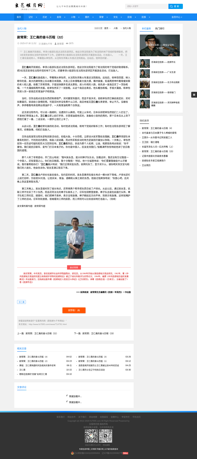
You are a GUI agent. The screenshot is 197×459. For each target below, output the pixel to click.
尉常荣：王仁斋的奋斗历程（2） (34, 361)
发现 (59, 17)
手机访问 (136, 417)
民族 (143, 17)
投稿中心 (115, 417)
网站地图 (93, 417)
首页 (19, 17)
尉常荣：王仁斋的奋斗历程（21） (42, 333)
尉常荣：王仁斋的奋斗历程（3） (93, 357)
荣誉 (101, 17)
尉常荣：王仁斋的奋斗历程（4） (34, 357)
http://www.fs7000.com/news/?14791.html (48, 324)
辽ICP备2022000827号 (112, 453)
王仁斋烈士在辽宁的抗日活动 (91, 370)
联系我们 (61, 417)
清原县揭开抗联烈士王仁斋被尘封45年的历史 (98, 365)
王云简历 (146, 165)
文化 (115, 17)
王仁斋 (21, 302)
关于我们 (82, 417)
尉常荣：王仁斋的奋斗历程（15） (158, 151)
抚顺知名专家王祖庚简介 (154, 160)
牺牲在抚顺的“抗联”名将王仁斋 (33, 374)
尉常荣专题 (39, 206)
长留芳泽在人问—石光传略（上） (158, 146)
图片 (87, 17)
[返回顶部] (191, 410)
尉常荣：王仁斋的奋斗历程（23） (98, 333)
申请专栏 (126, 417)
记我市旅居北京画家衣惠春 (155, 156)
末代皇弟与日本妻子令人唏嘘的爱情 (159, 133)
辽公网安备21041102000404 (87, 453)
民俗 (129, 17)
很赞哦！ (72, 310)
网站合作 (71, 417)
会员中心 (176, 17)
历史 (44, 17)
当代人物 (127, 28)
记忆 (30, 17)
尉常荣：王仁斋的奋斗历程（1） (93, 361)
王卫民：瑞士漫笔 (150, 142)
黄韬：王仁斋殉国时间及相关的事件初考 (37, 365)
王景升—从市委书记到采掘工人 (157, 137)
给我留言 (104, 417)
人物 (73, 17)
